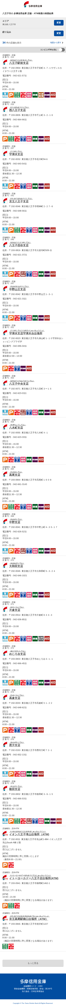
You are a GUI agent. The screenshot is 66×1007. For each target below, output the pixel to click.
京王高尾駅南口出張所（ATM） (28, 919)
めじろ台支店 (17, 654)
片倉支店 (14, 610)
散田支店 (14, 789)
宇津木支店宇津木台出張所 (25, 333)
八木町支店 (16, 427)
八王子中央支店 (19, 383)
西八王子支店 (17, 110)
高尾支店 (14, 474)
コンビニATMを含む (48, 50)
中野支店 (14, 522)
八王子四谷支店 (19, 245)
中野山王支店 (17, 289)
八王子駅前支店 (19, 63)
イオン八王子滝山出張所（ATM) (29, 834)
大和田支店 (16, 566)
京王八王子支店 (19, 201)
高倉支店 (14, 698)
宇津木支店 (16, 154)
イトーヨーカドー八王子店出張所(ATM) (33, 878)
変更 (59, 22)
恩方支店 (14, 745)
